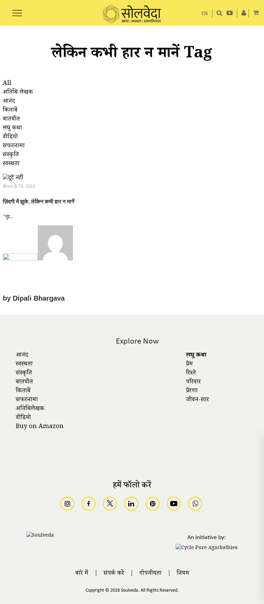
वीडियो (23, 418)
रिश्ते (191, 373)
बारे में (81, 574)
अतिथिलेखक (30, 409)
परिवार (193, 382)
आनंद (22, 355)
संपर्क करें (113, 574)
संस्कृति (24, 373)
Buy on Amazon (40, 427)
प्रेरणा (192, 391)
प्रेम (189, 364)
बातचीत (24, 382)
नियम (183, 574)
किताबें (23, 391)
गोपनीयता (150, 574)
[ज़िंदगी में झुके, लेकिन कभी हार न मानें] (13, 179)
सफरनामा (27, 400)
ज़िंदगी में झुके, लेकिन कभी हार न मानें (38, 201)
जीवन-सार (197, 400)
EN (204, 14)
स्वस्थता (24, 364)
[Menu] (17, 9)
